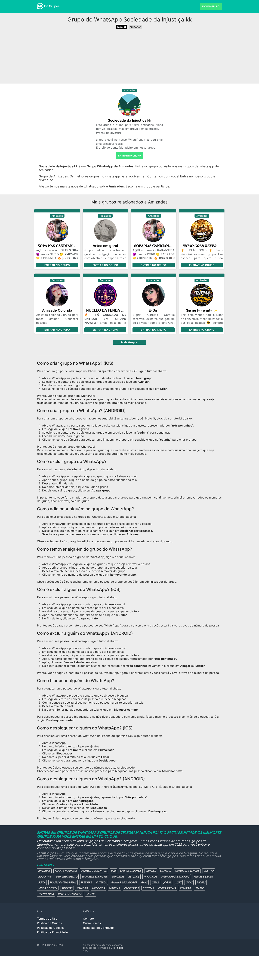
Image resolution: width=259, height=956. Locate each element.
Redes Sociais (167, 888)
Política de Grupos (49, 923)
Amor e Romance (66, 870)
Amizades (44, 870)
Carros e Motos (130, 870)
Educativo (45, 876)
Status (199, 888)
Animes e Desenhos (94, 870)
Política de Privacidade (52, 932)
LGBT (178, 882)
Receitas (148, 888)
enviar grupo (211, 6)
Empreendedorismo (95, 876)
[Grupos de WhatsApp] (40, 6)
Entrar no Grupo (57, 265)
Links (189, 882)
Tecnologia (46, 894)
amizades (135, 26)
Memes (201, 882)
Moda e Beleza (47, 888)
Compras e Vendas (187, 870)
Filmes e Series (203, 876)
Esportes (118, 876)
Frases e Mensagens (63, 882)
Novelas (114, 888)
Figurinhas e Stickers (175, 876)
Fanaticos (150, 876)
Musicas (66, 888)
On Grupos (52, 6)
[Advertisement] (129, 56)
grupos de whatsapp (104, 841)
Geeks (155, 882)
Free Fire (86, 882)
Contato (88, 918)
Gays (144, 882)
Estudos (133, 876)
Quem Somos (92, 923)
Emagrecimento (66, 876)
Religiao (185, 888)
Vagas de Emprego (70, 894)
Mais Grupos (129, 342)
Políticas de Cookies (50, 927)
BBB (113, 870)
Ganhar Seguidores (124, 882)
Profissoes (131, 888)
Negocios (98, 888)
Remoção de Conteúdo (98, 927)
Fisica (41, 882)
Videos (90, 894)
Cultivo (209, 870)
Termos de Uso (47, 918)
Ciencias (165, 870)
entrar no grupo (129, 155)
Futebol (101, 882)
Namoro (82, 888)
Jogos (167, 882)
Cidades (151, 870)
